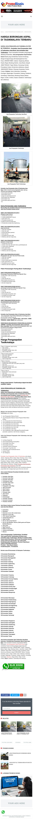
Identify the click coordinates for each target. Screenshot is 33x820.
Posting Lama (27, 742)
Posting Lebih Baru (7, 742)
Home (2, 32)
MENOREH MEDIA (20, 817)
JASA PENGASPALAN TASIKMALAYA (14, 32)
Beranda (18, 742)
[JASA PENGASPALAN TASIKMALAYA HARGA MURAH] (8, 726)
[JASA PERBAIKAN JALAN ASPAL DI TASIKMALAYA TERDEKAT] (24, 726)
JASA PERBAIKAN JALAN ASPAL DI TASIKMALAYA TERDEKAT (23, 734)
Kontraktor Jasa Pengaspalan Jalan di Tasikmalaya (13, 456)
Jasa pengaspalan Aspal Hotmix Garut (16, 644)
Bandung (9, 656)
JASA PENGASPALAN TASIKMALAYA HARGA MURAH (6, 734)
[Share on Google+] (21, 695)
